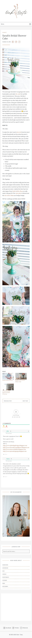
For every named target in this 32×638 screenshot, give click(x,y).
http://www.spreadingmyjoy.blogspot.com (14, 451)
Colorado (4, 580)
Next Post (25, 401)
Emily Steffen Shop (17, 191)
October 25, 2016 (6, 41)
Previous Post (8, 401)
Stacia (8, 458)
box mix (19, 132)
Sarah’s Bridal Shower (7, 380)
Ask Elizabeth (5, 586)
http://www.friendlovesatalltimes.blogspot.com (16, 447)
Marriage (4, 574)
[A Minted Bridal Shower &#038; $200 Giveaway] (8, 387)
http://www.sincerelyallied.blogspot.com (14, 449)
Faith (3, 571)
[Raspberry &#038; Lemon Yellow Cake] (21, 376)
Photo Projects (5, 577)
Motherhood (5, 568)
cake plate (18, 193)
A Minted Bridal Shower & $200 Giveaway (6, 392)
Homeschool (5, 565)
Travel (3, 583)
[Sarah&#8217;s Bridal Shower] (8, 376)
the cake (18, 94)
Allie (7, 431)
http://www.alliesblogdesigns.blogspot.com (15, 445)
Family (4, 32)
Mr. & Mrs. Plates (9, 195)
